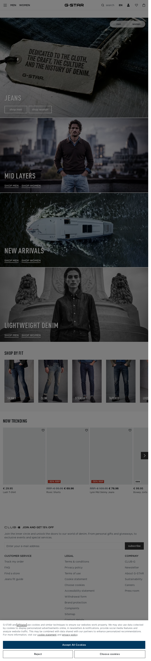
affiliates (21, 624)
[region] (74, 640)
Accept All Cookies (74, 644)
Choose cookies (110, 654)
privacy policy (69, 634)
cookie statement (47, 634)
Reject (38, 654)
